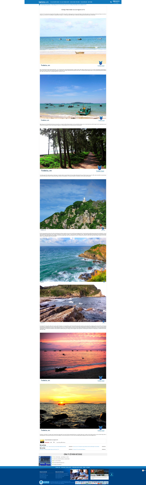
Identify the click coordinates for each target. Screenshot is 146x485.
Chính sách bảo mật (43, 476)
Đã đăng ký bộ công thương (44, 482)
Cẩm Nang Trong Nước (66, 467)
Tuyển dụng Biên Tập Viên (59, 476)
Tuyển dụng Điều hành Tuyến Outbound (61, 475)
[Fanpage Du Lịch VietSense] (99, 479)
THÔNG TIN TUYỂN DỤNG (59, 472)
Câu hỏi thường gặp (43, 477)
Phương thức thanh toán (44, 475)
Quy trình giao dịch (43, 473)
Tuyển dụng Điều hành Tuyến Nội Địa (61, 473)
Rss (143, 470)
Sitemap (88, 467)
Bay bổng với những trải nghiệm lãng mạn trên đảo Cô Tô (49, 449)
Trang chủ (57, 467)
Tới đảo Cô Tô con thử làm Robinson (79, 449)
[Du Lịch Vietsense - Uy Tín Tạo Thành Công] (79, 479)
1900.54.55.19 (116, 1)
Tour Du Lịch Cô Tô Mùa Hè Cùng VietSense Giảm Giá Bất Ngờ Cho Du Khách (86, 446)
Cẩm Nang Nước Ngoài (77, 467)
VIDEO (84, 467)
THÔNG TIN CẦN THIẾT (43, 472)
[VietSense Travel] (39, 4)
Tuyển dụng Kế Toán (58, 477)
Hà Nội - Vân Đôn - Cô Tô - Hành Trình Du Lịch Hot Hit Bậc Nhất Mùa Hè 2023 (53, 446)
